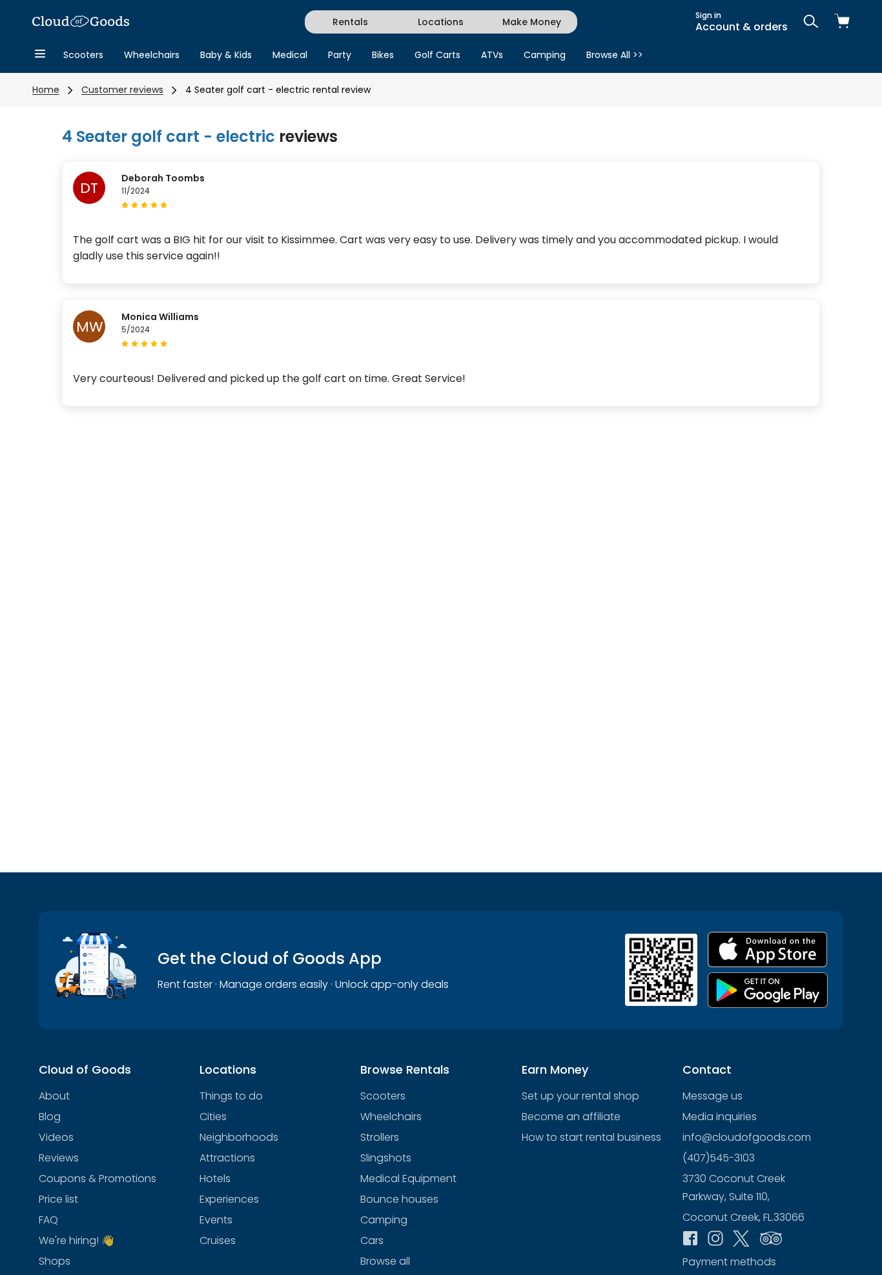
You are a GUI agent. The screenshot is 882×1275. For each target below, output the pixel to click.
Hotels (215, 1178)
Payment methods (729, 1261)
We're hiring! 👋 (76, 1240)
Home (45, 89)
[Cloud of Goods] (80, 22)
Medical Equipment (408, 1178)
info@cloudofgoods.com (746, 1137)
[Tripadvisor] (771, 1239)
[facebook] (690, 1239)
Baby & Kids (226, 54)
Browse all (385, 1261)
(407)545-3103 (718, 1157)
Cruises (218, 1240)
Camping (545, 54)
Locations (441, 21)
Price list (58, 1199)
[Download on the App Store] (768, 949)
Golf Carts (437, 54)
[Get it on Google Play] (768, 990)
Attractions (227, 1157)
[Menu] (40, 54)
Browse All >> (614, 54)
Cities (213, 1116)
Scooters (83, 54)
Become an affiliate (571, 1116)
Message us (712, 1096)
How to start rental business (591, 1137)
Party (339, 54)
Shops (54, 1261)
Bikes (383, 54)
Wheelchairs (151, 54)
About (54, 1096)
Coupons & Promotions (97, 1178)
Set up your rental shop (580, 1096)
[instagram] (715, 1239)
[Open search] (811, 22)
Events (216, 1219)
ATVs (492, 54)
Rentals (350, 21)
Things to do (231, 1096)
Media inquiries (719, 1116)
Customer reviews (122, 89)
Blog (50, 1116)
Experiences (229, 1199)
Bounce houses (399, 1199)
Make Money (531, 21)
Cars (372, 1240)
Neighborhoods (239, 1137)
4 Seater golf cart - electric (168, 136)
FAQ (48, 1219)
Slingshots (385, 1157)
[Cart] (842, 22)
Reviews (59, 1157)
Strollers (379, 1137)
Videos (56, 1137)
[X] (741, 1240)
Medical (289, 54)
